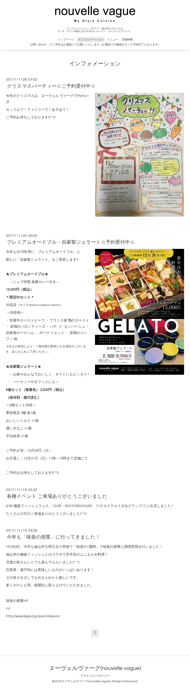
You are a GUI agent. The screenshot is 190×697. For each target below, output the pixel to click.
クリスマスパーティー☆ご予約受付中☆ (51, 86)
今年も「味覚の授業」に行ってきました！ (53, 537)
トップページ (66, 39)
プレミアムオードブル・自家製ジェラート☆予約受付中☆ (71, 242)
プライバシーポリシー (95, 675)
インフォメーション (90, 39)
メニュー (112, 39)
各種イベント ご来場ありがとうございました (57, 496)
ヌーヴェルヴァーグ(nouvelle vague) (95, 668)
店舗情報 (127, 39)
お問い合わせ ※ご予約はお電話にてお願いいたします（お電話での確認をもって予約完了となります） (95, 44)
